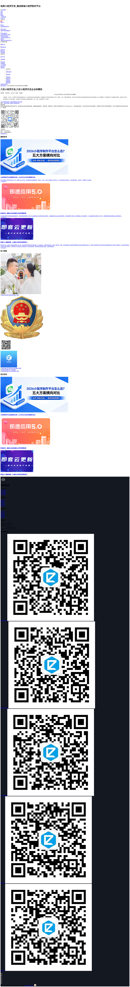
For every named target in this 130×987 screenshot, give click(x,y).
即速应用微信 (4, 795)
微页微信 (3, 883)
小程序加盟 (3, 16)
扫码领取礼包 (4, 133)
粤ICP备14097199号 (29, 985)
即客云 (2, 15)
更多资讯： (3, 972)
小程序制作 (3, 490)
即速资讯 (3, 501)
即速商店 (3, 500)
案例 (2, 14)
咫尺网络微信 (4, 620)
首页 (2, 11)
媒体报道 (3, 514)
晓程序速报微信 (4, 708)
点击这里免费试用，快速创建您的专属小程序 (11, 101)
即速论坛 (3, 505)
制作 (2, 12)
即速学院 (3, 503)
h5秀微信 (3, 970)
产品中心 (3, 18)
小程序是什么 (16, 103)
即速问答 (3, 504)
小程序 (11, 103)
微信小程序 (3, 85)
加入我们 (3, 511)
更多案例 (3, 515)
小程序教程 (3, 493)
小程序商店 (3, 494)
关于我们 (3, 513)
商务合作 (3, 517)
